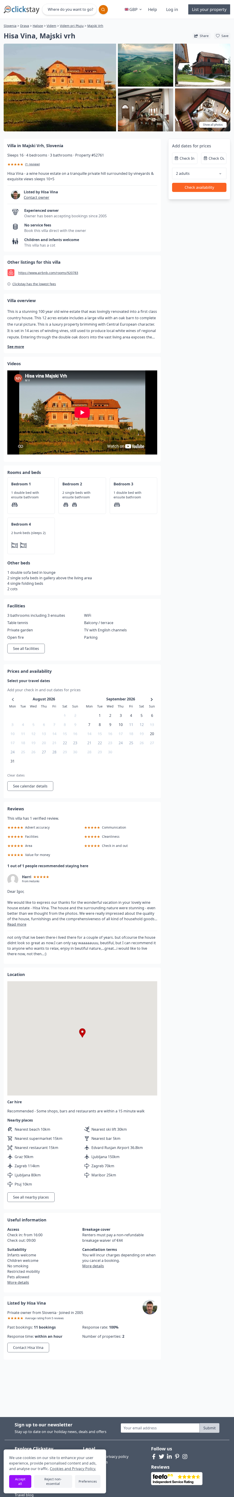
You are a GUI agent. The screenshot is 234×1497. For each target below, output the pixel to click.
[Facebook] (154, 1456)
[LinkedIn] (169, 1456)
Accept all (20, 1481)
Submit (209, 1428)
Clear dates (16, 775)
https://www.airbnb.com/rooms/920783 (48, 273)
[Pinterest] (177, 1456)
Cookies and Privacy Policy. (73, 1468)
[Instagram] (185, 1456)
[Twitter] (161, 1456)
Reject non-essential (53, 1481)
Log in (172, 9)
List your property (209, 9)
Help (152, 9)
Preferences (88, 1481)
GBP (133, 9)
